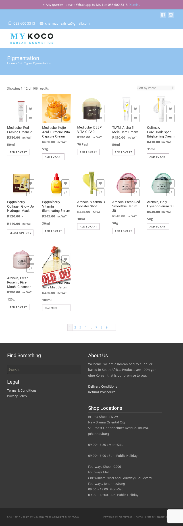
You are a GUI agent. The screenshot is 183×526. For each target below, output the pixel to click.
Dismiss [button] (134, 4)
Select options (20, 232)
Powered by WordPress (118, 517)
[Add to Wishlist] (30, 109)
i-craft (147, 517)
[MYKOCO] (28, 38)
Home (11, 63)
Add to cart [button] (18, 152)
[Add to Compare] (30, 118)
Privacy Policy (17, 396)
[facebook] (163, 17)
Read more (51, 307)
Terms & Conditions (22, 390)
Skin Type (24, 63)
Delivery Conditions (102, 386)
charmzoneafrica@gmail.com (67, 23)
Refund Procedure (101, 392)
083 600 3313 (24, 23)
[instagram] (171, 17)
